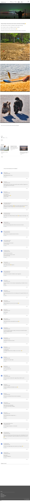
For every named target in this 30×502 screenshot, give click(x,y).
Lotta (4, 384)
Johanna (5, 318)
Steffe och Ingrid (6, 271)
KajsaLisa (5, 222)
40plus (5, 172)
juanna (5, 290)
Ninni (4, 412)
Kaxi (4, 181)
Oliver (4, 280)
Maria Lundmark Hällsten (7, 423)
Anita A (5, 375)
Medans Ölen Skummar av (19, 2)
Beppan (5, 402)
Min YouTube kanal (22, 2)
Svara (27, 178)
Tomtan (5, 262)
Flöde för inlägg (2, 494)
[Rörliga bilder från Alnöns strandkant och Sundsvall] (15, 148)
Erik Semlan (5, 432)
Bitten (4, 309)
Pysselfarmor (5, 250)
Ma (4, 393)
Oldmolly (5, 452)
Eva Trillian (5, 443)
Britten (5, 300)
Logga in (2, 493)
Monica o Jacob (6, 231)
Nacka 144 (3, 2)
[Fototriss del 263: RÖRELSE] (5, 148)
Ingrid (4, 366)
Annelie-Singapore (6, 240)
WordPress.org (2, 496)
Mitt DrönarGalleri (12, 1)
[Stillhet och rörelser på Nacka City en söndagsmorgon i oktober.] (24, 148)
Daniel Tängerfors (27, 499)
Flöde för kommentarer (3, 495)
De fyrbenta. (16, 1)
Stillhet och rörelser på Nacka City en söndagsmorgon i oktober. (24, 152)
